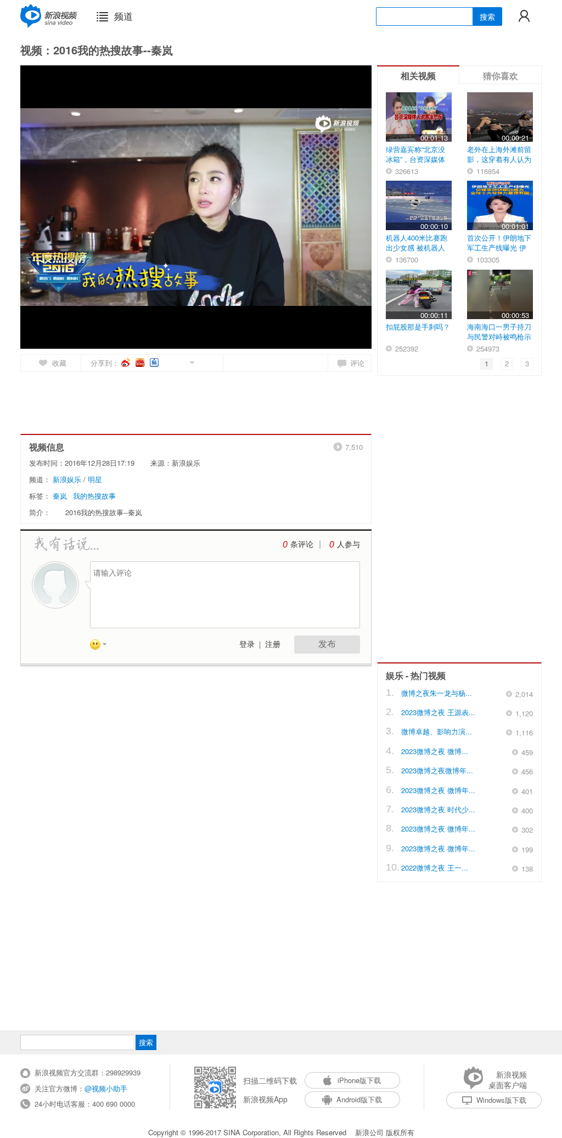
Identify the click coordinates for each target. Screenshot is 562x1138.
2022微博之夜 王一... (434, 867)
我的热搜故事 (94, 495)
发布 (327, 644)
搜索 (487, 16)
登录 (247, 644)
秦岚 (60, 495)
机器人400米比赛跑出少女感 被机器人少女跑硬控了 (416, 247)
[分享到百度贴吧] (155, 362)
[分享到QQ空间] (167, 361)
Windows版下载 (501, 1100)
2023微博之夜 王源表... (438, 712)
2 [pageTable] (507, 363)
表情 (102, 646)
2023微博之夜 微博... (434, 751)
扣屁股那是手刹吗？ (418, 326)
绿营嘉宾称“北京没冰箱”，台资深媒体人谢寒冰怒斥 (415, 159)
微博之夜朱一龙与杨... (436, 693)
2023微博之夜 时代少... (438, 809)
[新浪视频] (48, 16)
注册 (272, 644)
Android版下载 (359, 1099)
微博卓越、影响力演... (436, 731)
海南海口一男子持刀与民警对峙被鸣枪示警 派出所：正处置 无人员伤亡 (499, 341)
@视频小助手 (106, 1088)
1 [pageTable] (486, 363)
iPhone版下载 (359, 1080)
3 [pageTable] (527, 363)
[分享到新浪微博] (126, 362)
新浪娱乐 (67, 479)
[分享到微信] (179, 361)
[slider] (312, 336)
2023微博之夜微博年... (437, 770)
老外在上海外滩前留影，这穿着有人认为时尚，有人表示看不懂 (499, 164)
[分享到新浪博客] (141, 362)
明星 (95, 479)
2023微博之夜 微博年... (438, 790)
